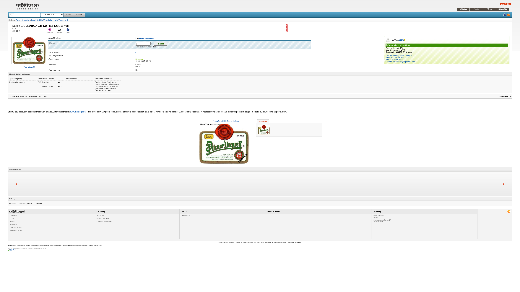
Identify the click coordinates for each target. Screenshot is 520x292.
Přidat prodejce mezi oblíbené (397, 58)
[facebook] (504, 16)
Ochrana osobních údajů (104, 221)
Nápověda (502, 9)
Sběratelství (26, 20)
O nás (12, 218)
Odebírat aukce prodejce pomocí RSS (400, 62)
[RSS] (508, 16)
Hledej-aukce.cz (187, 215)
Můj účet (463, 9)
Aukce (18, 20)
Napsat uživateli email (394, 60)
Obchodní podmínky (102, 218)
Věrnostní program (16, 227)
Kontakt (12, 221)
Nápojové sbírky (37, 20)
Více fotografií (29, 67)
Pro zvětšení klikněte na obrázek (226, 121)
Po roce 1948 (63, 20)
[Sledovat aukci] (49, 30)
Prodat (476, 9)
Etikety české (53, 20)
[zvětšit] (226, 144)
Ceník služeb (100, 215)
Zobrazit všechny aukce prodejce (399, 55)
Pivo (45, 20)
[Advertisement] (320, 28)
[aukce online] (27, 10)
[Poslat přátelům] (59, 30)
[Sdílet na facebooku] (68, 30)
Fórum (489, 9)
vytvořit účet (505, 4)
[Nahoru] (509, 211)
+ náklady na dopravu (146, 38)
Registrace (13, 215)
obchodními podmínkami (293, 242)
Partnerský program (16, 230)
